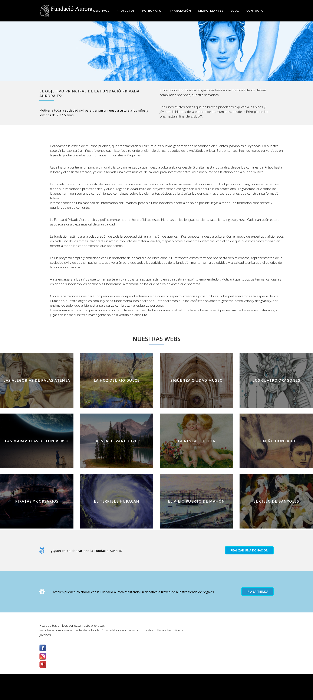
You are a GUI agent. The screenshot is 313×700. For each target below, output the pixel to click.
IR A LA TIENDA (257, 591)
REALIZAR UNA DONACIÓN (249, 550)
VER (37, 391)
